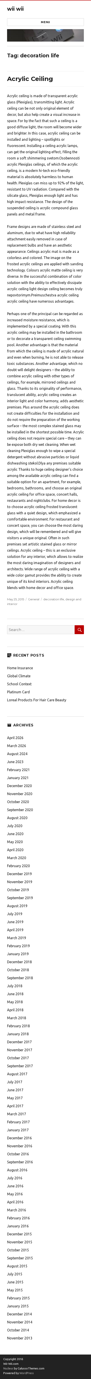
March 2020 (16, 858)
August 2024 (17, 754)
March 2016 (16, 1210)
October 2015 (18, 1250)
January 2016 (18, 1226)
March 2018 (16, 1018)
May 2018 (15, 1002)
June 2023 (15, 762)
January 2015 (18, 1306)
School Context (19, 684)
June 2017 (15, 1090)
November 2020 (19, 794)
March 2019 (16, 938)
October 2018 (18, 970)
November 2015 (19, 1242)
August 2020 (17, 818)
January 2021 (18, 778)
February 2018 (18, 1026)
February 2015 (18, 1298)
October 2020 (18, 802)
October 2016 (18, 1154)
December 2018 (19, 962)
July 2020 (14, 826)
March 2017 (16, 1114)
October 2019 (18, 890)
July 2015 (14, 1274)
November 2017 (19, 1050)
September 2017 (20, 1066)
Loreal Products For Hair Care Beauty (36, 700)
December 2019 (19, 874)
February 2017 (18, 1122)
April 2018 (15, 1010)
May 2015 (15, 1290)
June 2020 (15, 834)
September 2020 (20, 810)
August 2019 (17, 906)
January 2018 (18, 1034)
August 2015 (17, 1266)
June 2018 (15, 994)
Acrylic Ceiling (30, 78)
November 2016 (19, 1146)
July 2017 (14, 1082)
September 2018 (20, 978)
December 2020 (19, 786)
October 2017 (18, 1058)
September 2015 (20, 1258)
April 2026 (15, 738)
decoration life (53, 599)
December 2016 (19, 1138)
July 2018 (14, 986)
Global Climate (18, 676)
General (33, 599)
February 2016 (18, 1218)
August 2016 (17, 1170)
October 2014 (18, 1330)
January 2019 (18, 954)
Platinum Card (18, 692)
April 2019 (15, 930)
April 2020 (15, 850)
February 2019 (18, 946)
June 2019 (15, 922)
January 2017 (18, 1130)
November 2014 (19, 1322)
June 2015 (15, 1282)
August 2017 (17, 1074)
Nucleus (8, 1368)
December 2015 (19, 1234)
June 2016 (15, 1186)
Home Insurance (20, 668)
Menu (45, 22)
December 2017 (19, 1042)
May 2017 (15, 1098)
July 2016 (14, 1178)
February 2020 (18, 866)
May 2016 (15, 1194)
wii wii (15, 9)
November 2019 (19, 882)
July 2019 (14, 914)
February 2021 (18, 770)
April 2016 (15, 1202)
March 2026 (16, 746)
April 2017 (15, 1106)
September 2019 (20, 898)
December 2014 (19, 1314)
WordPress (26, 1373)
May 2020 (15, 842)
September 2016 (20, 1162)
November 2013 (19, 1338)
